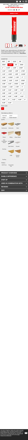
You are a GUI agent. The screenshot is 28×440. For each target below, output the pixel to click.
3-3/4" (10, 93)
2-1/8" (10, 80)
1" (3, 67)
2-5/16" (23, 80)
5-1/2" (14, 99)
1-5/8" (16, 74)
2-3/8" (4, 83)
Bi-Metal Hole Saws (13, 5)
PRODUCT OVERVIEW (9, 173)
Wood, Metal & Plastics (17, 4)
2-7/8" (17, 87)
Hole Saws (6, 4)
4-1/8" (4, 96)
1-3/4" (4, 77)
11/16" (14, 61)
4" (21, 93)
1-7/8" (17, 77)
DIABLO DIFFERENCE (9, 176)
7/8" (16, 64)
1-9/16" (10, 74)
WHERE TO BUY (14, 13)
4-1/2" (22, 96)
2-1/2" (10, 83)
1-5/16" (10, 71)
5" (9, 99)
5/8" (9, 61)
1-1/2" (4, 74)
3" (22, 87)
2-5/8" (22, 83)
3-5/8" (4, 93)
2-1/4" (16, 80)
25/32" (4, 64)
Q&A (2, 190)
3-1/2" (22, 90)
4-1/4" (10, 96)
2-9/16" (16, 83)
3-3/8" (16, 90)
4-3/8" (16, 96)
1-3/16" (21, 67)
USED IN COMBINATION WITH (11, 183)
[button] (17, 1)
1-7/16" (23, 71)
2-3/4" (11, 87)
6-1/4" (10, 102)
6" (25, 99)
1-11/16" (23, 74)
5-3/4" (20, 99)
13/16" (10, 64)
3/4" (20, 61)
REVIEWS (4, 187)
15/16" (22, 64)
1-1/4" (4, 71)
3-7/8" (16, 93)
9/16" (3, 61)
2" (22, 77)
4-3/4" (4, 99)
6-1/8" (4, 102)
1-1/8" (14, 67)
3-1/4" (10, 90)
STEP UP (4, 180)
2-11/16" (4, 87)
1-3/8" (16, 71)
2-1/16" (4, 80)
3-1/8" (4, 90)
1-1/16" (8, 67)
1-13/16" (10, 77)
